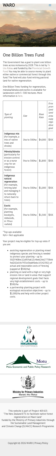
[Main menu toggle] (50, 5)
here (20, 95)
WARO (9, 5)
